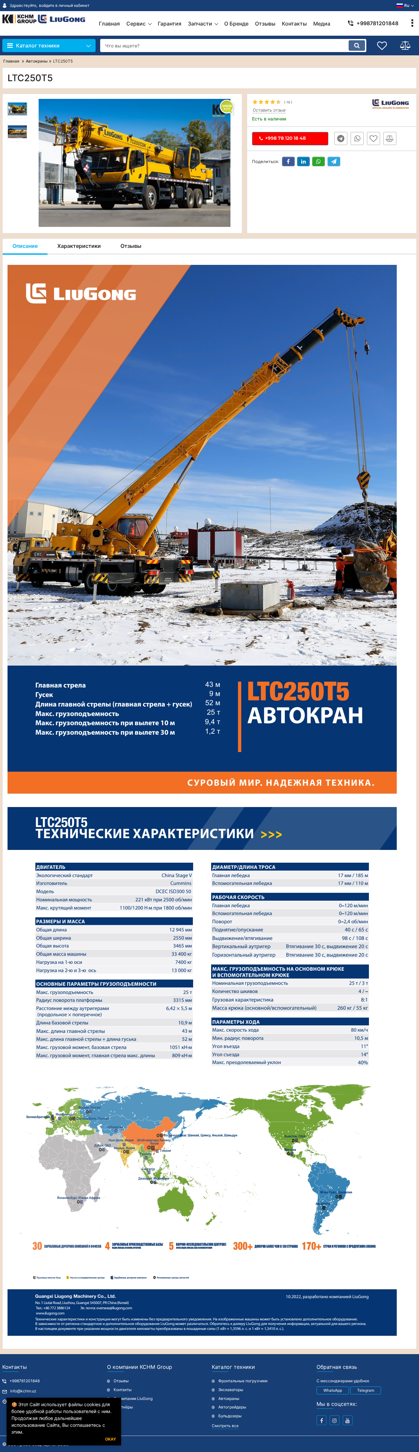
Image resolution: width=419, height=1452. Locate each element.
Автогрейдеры (232, 1407)
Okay (110, 1439)
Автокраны (228, 1398)
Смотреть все (225, 1425)
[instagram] (334, 1420)
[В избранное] (373, 138)
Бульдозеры (230, 1415)
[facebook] (321, 1420)
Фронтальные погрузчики (242, 1380)
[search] (357, 45)
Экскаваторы (230, 1389)
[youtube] (348, 1420)
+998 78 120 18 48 (285, 138)
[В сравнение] (389, 138)
